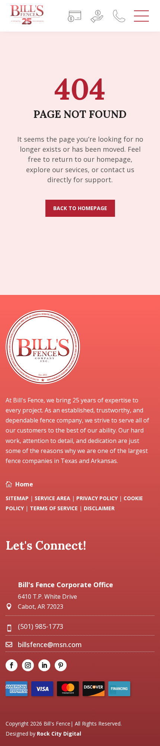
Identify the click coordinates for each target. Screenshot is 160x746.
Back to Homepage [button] (80, 208)
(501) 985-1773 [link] (40, 626)
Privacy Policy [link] (97, 498)
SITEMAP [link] (17, 498)
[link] (27, 23)
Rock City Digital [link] (59, 733)
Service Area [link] (52, 498)
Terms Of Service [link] (54, 508)
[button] (139, 722)
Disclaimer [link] (99, 508)
